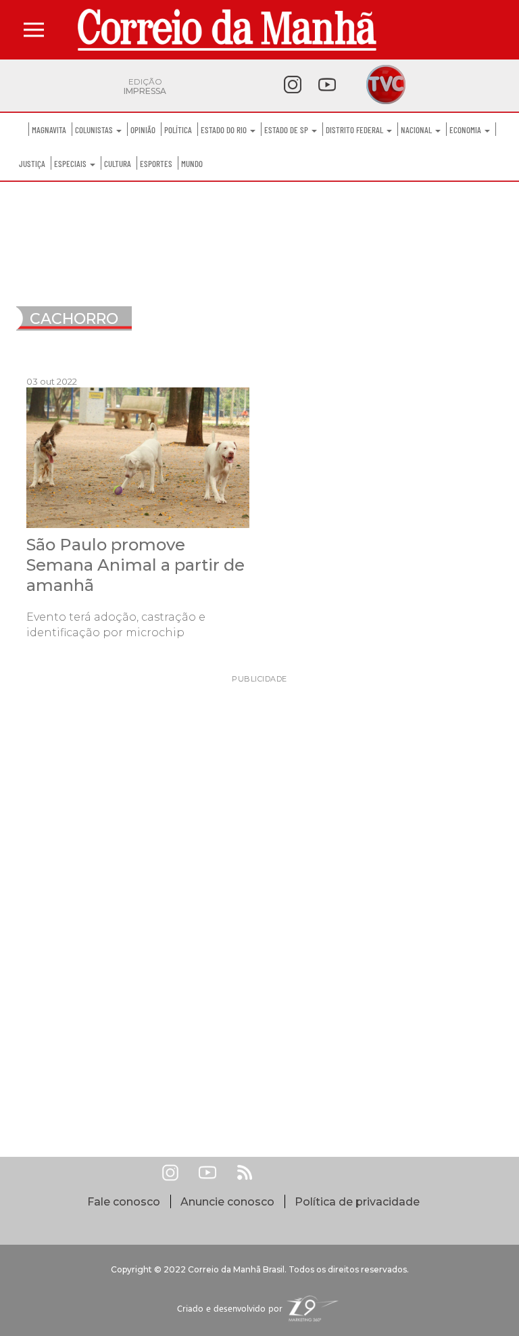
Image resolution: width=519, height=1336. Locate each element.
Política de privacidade (357, 1201)
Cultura (117, 163)
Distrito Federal (355, 129)
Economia (466, 129)
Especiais (71, 163)
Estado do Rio (225, 129)
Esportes (156, 163)
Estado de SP (287, 129)
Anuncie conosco (227, 1201)
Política (178, 129)
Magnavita (49, 129)
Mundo (192, 163)
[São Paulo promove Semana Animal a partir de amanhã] (137, 456)
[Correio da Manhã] (227, 30)
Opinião (142, 129)
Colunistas (95, 129)
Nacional (417, 129)
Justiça (32, 163)
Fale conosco (123, 1201)
